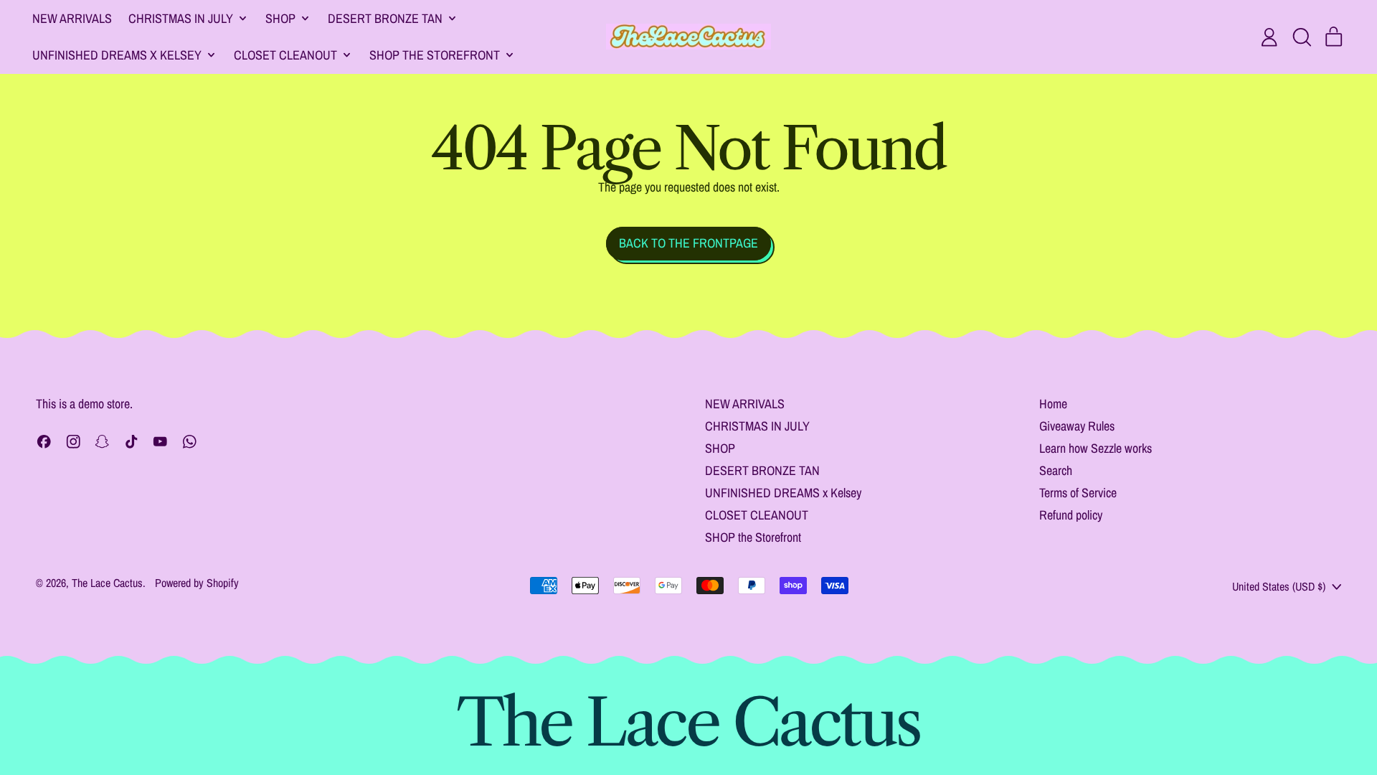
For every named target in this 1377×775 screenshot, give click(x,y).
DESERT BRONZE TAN (762, 470)
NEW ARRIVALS (72, 18)
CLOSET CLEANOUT (756, 515)
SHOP (720, 448)
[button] (1301, 37)
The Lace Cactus (107, 583)
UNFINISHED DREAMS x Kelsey (783, 493)
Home (1053, 404)
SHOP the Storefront (753, 537)
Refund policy (1070, 515)
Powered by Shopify (197, 583)
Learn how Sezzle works (1095, 448)
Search (1055, 470)
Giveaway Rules (1077, 426)
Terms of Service (1078, 493)
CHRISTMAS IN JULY (757, 426)
